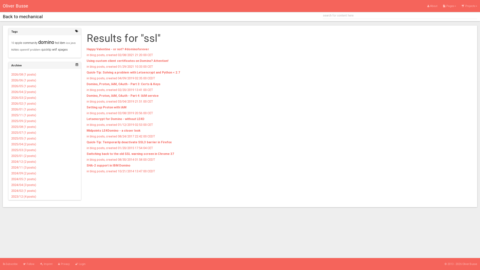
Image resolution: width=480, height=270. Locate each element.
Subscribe (11, 264)
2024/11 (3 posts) (23, 167)
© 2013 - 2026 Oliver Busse (461, 264)
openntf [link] (25, 49)
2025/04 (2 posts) (23, 144)
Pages (449, 6)
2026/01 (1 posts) (23, 109)
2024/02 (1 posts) (23, 191)
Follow (30, 264)
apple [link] (18, 43)
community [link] (30, 43)
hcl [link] (57, 43)
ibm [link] (62, 43)
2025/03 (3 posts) (23, 150)
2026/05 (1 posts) (23, 86)
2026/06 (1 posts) (23, 80)
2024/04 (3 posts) (23, 185)
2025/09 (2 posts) (23, 121)
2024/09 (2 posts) (23, 173)
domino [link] (46, 42)
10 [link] (12, 43)
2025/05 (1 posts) (23, 138)
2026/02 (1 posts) (23, 103)
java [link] (73, 43)
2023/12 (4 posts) (23, 196)
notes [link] (15, 49)
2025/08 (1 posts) (23, 127)
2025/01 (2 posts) (23, 156)
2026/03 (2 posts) (23, 98)
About (433, 6)
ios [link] (68, 43)
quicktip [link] (46, 49)
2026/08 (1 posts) (23, 74)
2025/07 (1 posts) (23, 132)
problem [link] (35, 49)
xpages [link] (63, 49)
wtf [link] (54, 49)
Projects (469, 6)
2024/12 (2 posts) (23, 162)
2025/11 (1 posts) (23, 115)
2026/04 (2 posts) (23, 92)
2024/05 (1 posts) (23, 179)
